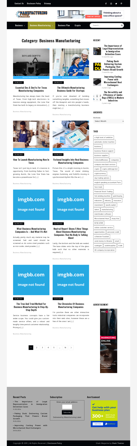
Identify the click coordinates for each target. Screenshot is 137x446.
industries (98, 200)
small (117, 241)
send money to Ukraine (103, 241)
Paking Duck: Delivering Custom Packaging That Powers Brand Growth (113, 65)
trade (120, 245)
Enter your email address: (67, 402)
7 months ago (107, 72)
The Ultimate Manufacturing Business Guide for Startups (71, 89)
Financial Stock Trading (103, 191)
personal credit (113, 232)
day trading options (102, 178)
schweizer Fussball (102, 236)
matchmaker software (103, 214)
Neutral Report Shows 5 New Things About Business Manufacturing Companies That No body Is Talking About (71, 233)
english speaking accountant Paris (108, 182)
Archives (97, 118)
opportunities (100, 232)
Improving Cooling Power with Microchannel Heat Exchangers (113, 81)
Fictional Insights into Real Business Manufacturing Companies (71, 161)
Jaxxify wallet (111, 205)
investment (99, 205)
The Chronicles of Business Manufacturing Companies (71, 305)
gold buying (117, 196)
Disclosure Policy (34, 3)
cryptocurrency (100, 173)
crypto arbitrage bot (110, 169)
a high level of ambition (104, 137)
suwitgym (98, 245)
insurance (117, 200)
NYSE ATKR (99, 223)
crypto (97, 169)
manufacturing (107, 209)
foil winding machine (102, 196)
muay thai (115, 218)
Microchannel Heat (102, 218)
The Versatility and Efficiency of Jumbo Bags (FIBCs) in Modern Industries (113, 96)
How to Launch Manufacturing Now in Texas (31, 161)
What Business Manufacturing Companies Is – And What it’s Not (31, 230)
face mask (98, 187)
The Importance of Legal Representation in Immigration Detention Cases (113, 50)
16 (65, 347)
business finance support (104, 151)
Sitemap (47, 3)
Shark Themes (118, 443)
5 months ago (107, 57)
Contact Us (19, 3)
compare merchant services (105, 164)
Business (19, 25)
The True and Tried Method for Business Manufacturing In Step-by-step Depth (31, 306)
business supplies (101, 155)
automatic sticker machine (105, 142)
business (98, 146)
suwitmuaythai (110, 245)
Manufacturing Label (72, 417)
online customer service (104, 227)
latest (97, 209)
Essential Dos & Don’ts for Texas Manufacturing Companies (31, 89)
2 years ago (106, 88)
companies (115, 160)
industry (108, 200)
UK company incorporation (105, 250)
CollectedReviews (101, 160)
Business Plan (64, 25)
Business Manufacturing (40, 25)
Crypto (78, 25)
